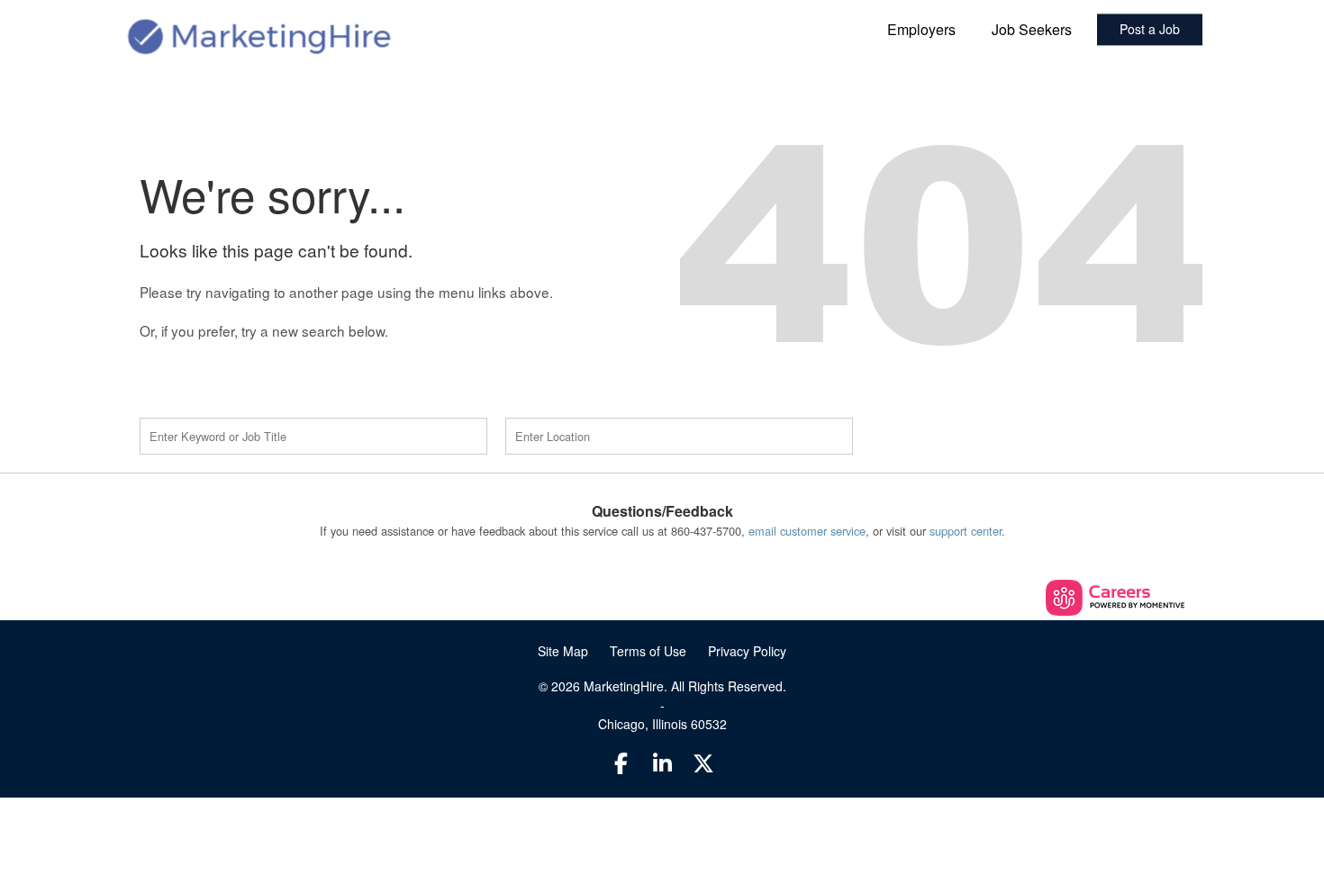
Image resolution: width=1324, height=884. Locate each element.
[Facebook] (621, 762)
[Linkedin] (662, 762)
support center (966, 530)
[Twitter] (703, 762)
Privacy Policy (747, 651)
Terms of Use (648, 651)
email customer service (807, 530)
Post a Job (1150, 30)
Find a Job (976, 436)
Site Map (563, 651)
